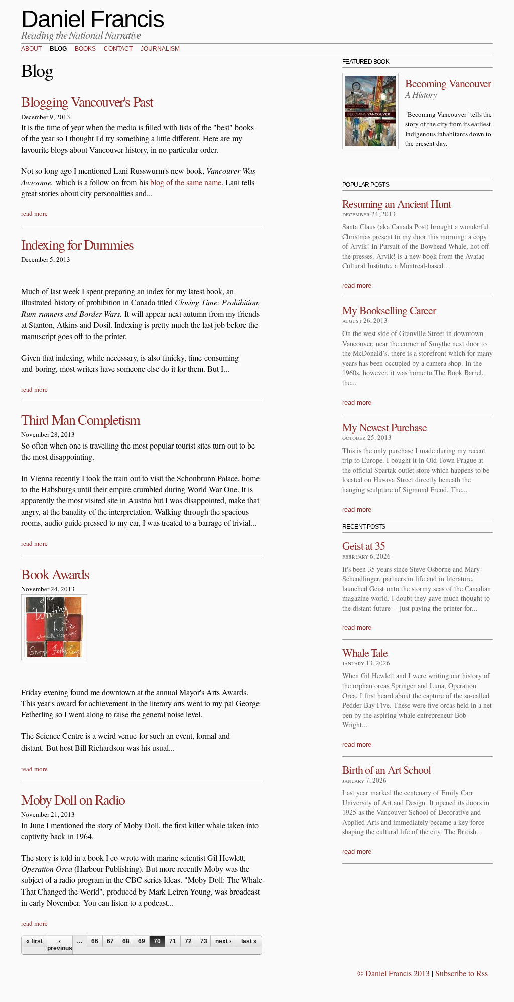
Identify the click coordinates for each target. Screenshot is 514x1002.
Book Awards (55, 573)
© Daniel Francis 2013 (393, 973)
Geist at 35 (363, 545)
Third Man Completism (80, 419)
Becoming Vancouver (448, 83)
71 (172, 941)
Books (85, 49)
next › (223, 941)
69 (141, 941)
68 (126, 941)
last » (249, 941)
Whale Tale (365, 652)
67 (110, 941)
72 (188, 941)
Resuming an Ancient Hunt (396, 203)
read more (34, 213)
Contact (118, 49)
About (31, 49)
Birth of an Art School (386, 769)
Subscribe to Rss (461, 973)
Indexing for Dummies (77, 244)
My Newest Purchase (384, 427)
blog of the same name (185, 182)
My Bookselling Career (389, 310)
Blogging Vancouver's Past (87, 101)
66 (94, 941)
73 (203, 941)
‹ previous (59, 945)
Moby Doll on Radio (73, 799)
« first (34, 941)
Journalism (160, 49)
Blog (58, 49)
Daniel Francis (92, 19)
